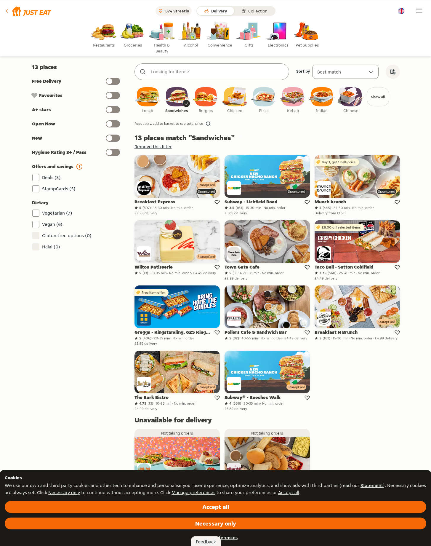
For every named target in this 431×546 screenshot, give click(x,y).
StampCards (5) (59, 189)
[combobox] (217, 71)
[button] (28, 11)
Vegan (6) (52, 224)
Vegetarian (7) (57, 213)
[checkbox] (147, 100)
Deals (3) (51, 177)
